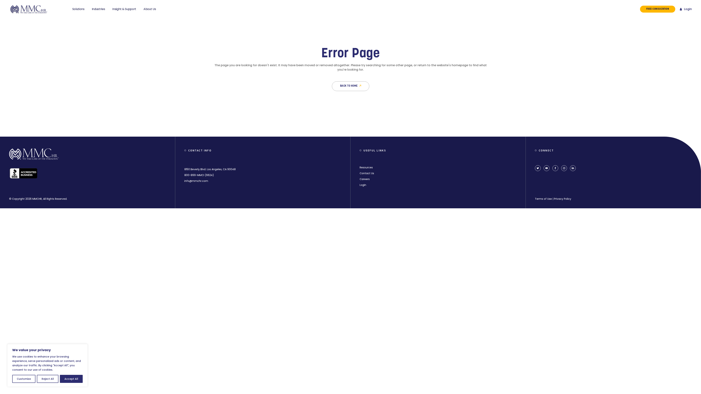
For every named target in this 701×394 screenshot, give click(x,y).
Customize (24, 379)
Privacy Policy (562, 199)
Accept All (71, 379)
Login (688, 9)
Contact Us (367, 173)
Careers (365, 179)
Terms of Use (543, 199)
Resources (366, 167)
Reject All (48, 379)
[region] (47, 365)
